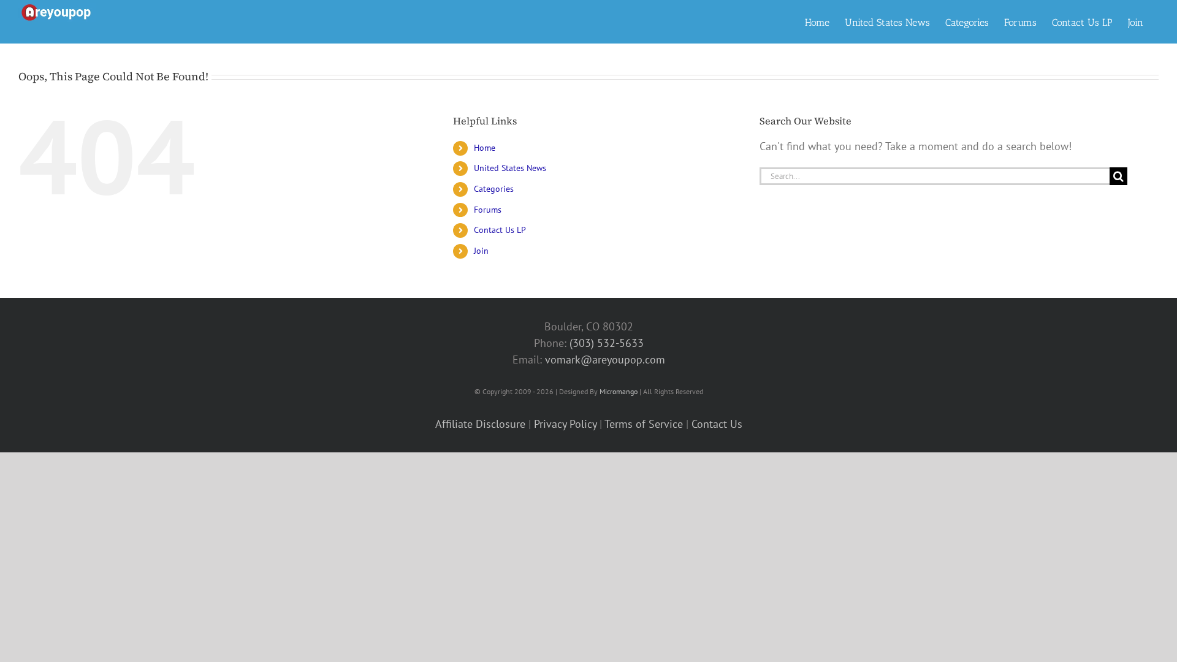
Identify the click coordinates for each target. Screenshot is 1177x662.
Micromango (619, 391)
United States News (510, 167)
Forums (487, 209)
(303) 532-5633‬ (606, 343)
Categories (494, 188)
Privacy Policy (565, 424)
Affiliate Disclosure (480, 424)
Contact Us (716, 424)
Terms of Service (643, 424)
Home (484, 147)
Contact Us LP (500, 229)
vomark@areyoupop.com (605, 359)
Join (481, 250)
